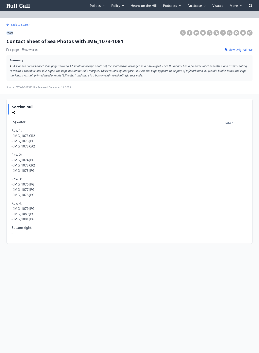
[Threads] (209, 33)
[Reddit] (196, 33)
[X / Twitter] (183, 33)
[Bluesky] (203, 33)
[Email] (243, 33)
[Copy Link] (250, 33)
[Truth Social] (216, 33)
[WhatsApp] (229, 33)
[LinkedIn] (223, 33)
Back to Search (20, 25)
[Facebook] (189, 33)
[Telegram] (236, 33)
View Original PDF (240, 50)
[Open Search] (250, 6)
